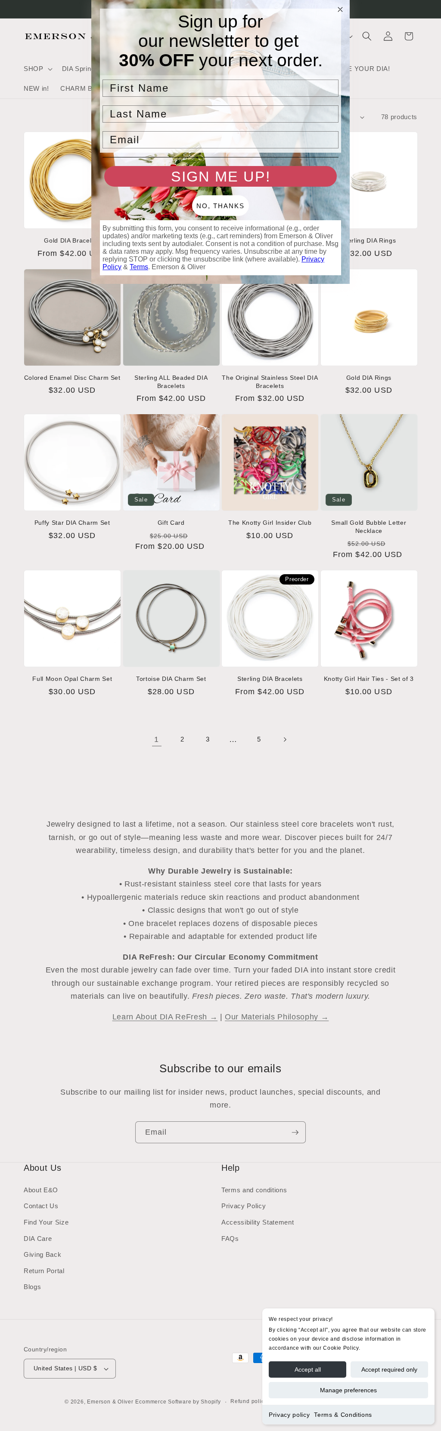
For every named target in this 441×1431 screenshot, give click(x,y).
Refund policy (248, 1401)
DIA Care (38, 1238)
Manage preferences (348, 1390)
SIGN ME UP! (220, 176)
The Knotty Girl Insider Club (269, 522)
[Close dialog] (340, 9)
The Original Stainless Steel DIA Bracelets (270, 381)
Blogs (32, 1286)
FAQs (230, 1238)
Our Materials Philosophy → (277, 1016)
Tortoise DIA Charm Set (171, 678)
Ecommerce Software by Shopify (177, 1402)
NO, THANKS (220, 205)
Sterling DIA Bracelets (270, 678)
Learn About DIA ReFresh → (165, 1016)
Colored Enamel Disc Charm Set (72, 377)
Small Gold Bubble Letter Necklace (368, 526)
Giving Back (42, 1254)
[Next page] (284, 739)
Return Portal (44, 1270)
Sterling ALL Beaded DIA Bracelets (171, 381)
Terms (139, 267)
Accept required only (389, 1369)
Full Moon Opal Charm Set (72, 678)
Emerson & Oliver (110, 1402)
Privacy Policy (243, 1205)
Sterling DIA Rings (369, 240)
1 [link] (156, 739)
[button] (37, 69)
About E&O (41, 1190)
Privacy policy (289, 1414)
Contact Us (41, 1205)
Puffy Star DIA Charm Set (72, 522)
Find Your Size (46, 1222)
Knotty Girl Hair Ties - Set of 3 (369, 678)
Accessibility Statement (257, 1222)
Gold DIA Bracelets (72, 240)
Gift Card (171, 522)
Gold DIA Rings (368, 377)
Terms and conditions (254, 1190)
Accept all (308, 1369)
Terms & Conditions (343, 1414)
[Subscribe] (295, 1132)
